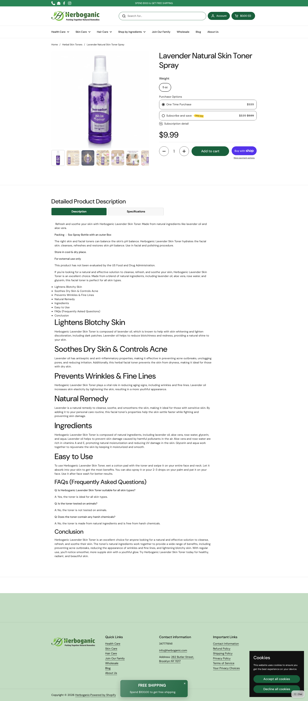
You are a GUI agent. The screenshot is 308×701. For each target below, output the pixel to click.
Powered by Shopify (103, 695)
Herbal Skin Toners (72, 44)
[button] (243, 16)
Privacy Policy (222, 658)
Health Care (112, 643)
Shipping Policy (222, 653)
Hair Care (111, 653)
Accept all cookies (276, 679)
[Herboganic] (75, 16)
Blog (108, 668)
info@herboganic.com (173, 650)
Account (221, 15)
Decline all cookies (276, 689)
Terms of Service (223, 663)
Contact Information (226, 643)
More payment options (244, 158)
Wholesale (111, 663)
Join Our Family (115, 658)
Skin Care (111, 648)
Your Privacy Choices (226, 668)
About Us (111, 673)
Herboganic (82, 695)
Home (54, 44)
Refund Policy (221, 648)
